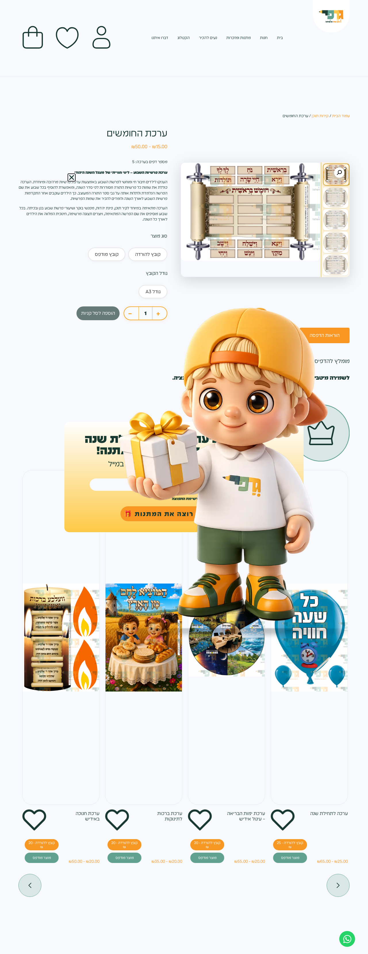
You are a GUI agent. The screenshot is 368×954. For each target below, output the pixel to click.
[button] (71, 177)
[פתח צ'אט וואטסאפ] (347, 939)
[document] (184, 477)
